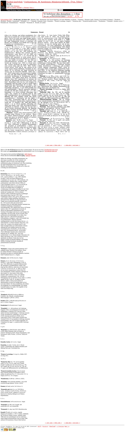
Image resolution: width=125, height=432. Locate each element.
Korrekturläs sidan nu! (51, 151)
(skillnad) (27, 155)
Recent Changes (26, 10)
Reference (16, 6)
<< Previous (25, 7)
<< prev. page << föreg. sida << (53, 145)
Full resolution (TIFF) (6, 19)
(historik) (33, 155)
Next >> (32, 7)
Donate (33, 10)
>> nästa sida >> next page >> (72, 145)
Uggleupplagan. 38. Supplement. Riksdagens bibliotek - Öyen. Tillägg (53, 2)
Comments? (39, 10)
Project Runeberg (11, 10)
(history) (30, 154)
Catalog (19, 10)
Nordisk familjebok (14, 2)
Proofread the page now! (51, 149)
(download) (52, 426)
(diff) (25, 154)
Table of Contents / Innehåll (13, 7)
